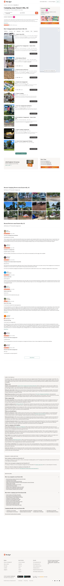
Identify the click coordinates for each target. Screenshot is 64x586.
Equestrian (36, 31)
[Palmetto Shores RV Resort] (21, 73)
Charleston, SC (48, 162)
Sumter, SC (47, 161)
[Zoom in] (59, 29)
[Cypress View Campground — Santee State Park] (21, 50)
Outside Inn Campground (9, 249)
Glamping (27, 31)
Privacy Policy (26, 580)
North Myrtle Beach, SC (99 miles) (53, 511)
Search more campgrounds (50, 70)
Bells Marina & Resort (17, 439)
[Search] (36, 13)
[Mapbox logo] (42, 71)
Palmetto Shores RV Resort (40, 413)
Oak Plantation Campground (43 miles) (13, 484)
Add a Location (6, 564)
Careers (20, 569)
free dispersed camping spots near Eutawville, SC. (29, 468)
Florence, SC (48, 163)
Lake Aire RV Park (7, 320)
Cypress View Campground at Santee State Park (27, 385)
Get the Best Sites (43, 1)
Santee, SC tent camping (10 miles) (12, 503)
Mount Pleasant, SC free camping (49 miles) (14, 497)
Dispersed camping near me (38, 569)
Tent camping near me (37, 562)
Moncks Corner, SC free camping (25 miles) (14, 501)
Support (20, 571)
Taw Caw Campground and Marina (11, 235)
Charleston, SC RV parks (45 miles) (12, 498)
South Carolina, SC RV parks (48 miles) (13, 494)
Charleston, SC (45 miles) (11, 510)
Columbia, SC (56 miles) (37, 510)
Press (19, 567)
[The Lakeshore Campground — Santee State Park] (21, 121)
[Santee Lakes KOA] (21, 38)
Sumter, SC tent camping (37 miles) (13, 500)
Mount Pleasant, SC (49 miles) (12, 511)
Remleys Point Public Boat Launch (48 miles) (14, 488)
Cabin (23, 31)
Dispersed (18, 31)
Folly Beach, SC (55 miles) (51, 510)
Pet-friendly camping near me (38, 571)
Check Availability (33, 42)
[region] (50, 49)
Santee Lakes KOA (7, 276)
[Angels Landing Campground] (21, 133)
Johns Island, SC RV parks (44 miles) (13, 502)
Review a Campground (8, 562)
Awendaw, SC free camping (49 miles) (13, 499)
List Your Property (51, 1)
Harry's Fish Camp (7, 303)
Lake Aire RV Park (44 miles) (11, 485)
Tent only (10, 31)
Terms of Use (31, 580)
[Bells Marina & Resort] (21, 62)
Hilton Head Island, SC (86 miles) (26, 510)
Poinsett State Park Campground (10, 337)
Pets (31, 31)
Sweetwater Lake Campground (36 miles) (14, 481)
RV (14, 31)
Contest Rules (20, 580)
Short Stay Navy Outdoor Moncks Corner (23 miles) (16, 479)
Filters (6, 31)
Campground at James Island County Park (12, 261)
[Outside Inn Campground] (21, 86)
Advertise (20, 564)
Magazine (5, 569)
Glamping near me (36, 567)
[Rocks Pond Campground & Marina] (21, 145)
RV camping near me (36, 564)
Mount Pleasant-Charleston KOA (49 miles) (14, 489)
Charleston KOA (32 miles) (11, 480)
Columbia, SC (49, 164)
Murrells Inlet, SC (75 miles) (38, 511)
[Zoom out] (59, 30)
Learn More (43, 14)
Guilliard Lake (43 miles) (10, 483)
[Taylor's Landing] (21, 97)
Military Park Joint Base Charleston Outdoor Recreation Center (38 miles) (20, 482)
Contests (5, 567)
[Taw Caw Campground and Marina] (21, 110)
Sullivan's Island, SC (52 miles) (25, 511)
